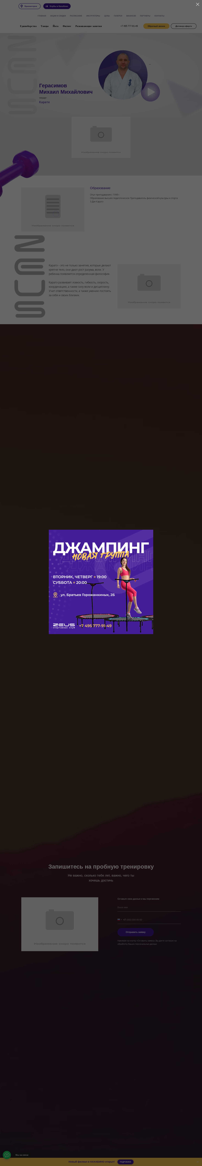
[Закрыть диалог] (198, 4)
